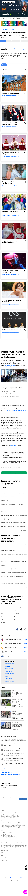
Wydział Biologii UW (9, 651)
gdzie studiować (16, 714)
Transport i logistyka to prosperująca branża (9, 815)
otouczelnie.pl (3, 877)
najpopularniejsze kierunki (16, 704)
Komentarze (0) (24, 37)
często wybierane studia (16, 716)
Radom (16, 616)
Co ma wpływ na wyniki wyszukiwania (7, 73)
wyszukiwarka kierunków (15, 702)
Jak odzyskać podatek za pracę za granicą (8, 812)
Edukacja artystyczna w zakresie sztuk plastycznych (13, 522)
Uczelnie (18, 18)
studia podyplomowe (17, 718)
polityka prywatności (21, 877)
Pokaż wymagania (13, 473)
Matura (24, 18)
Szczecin (16, 619)
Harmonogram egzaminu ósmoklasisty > (10, 774)
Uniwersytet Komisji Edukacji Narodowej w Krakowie (10, 212)
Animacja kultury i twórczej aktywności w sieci (12, 504)
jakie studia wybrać (17, 713)
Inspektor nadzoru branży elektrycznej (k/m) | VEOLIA (11, 826)
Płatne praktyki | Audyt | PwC (6, 834)
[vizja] (14, 6)
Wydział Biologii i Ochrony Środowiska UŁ (14, 643)
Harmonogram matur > (6, 772)
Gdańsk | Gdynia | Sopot (20, 607)
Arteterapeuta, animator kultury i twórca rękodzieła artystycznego (14, 561)
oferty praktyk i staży (17, 693)
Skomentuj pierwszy (25, 892)
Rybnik (2, 619)
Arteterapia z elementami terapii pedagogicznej (12, 580)
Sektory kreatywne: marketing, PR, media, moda (10, 816)
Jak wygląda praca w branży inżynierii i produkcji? (10, 817)
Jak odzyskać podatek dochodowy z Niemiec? (9, 814)
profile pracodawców (17, 696)
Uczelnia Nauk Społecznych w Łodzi (11, 329)
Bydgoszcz (3, 607)
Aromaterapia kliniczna (6, 558)
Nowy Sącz (16, 613)
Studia (3, 18)
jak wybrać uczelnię (17, 726)
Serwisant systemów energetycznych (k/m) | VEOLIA (11, 824)
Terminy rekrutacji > (5, 768)
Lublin (15, 610)
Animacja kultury (5, 500)
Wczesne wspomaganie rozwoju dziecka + (10, 126)
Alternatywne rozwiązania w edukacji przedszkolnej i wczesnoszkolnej (14, 554)
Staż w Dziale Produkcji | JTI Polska (7, 832)
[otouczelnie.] (6, 14)
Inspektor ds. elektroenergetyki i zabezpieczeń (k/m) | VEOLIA (13, 825)
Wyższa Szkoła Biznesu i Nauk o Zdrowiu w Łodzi (10, 271)
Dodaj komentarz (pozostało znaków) (9, 785)
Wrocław (3, 622)
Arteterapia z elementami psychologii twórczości (13, 576)
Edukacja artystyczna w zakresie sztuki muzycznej (13, 526)
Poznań (2, 616)
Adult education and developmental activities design (14, 493)
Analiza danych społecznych (7, 496)
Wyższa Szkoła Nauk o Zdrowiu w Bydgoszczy (10, 153)
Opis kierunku (16, 41)
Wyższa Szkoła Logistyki (10, 647)
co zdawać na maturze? (6, 707)
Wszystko (3, 41)
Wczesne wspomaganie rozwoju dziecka (10, 95)
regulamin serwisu (16, 797)
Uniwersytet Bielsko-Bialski (11, 656)
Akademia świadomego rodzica (8, 550)
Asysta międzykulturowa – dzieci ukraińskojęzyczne (13, 583)
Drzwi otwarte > (4, 770)
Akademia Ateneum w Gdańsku (10, 93)
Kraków (3, 610)
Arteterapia (3, 511)
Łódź (2, 613)
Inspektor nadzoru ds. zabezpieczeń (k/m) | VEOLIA (11, 822)
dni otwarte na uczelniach (16, 728)
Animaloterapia (4, 508)
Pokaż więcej (23, 530)
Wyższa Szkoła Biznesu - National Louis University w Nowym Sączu (12, 123)
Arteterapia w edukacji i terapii (8, 569)
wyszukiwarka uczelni (17, 725)
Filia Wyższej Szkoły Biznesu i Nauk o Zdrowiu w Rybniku (11, 182)
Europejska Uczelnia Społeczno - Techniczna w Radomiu (10, 241)
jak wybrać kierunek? (17, 706)
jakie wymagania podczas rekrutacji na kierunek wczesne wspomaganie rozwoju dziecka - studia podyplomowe (13, 454)
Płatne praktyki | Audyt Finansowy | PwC (8, 837)
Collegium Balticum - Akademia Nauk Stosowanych (12, 300)
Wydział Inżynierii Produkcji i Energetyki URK (15, 639)
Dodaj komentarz (23, 798)
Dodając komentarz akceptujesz (10, 797)
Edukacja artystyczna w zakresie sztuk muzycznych (13, 519)
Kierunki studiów (10, 18)
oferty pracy (15, 692)
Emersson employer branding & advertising (14, 880)
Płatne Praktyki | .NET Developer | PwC (8, 836)
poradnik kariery (16, 695)
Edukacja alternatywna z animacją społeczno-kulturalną (14, 515)
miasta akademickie (17, 724)
